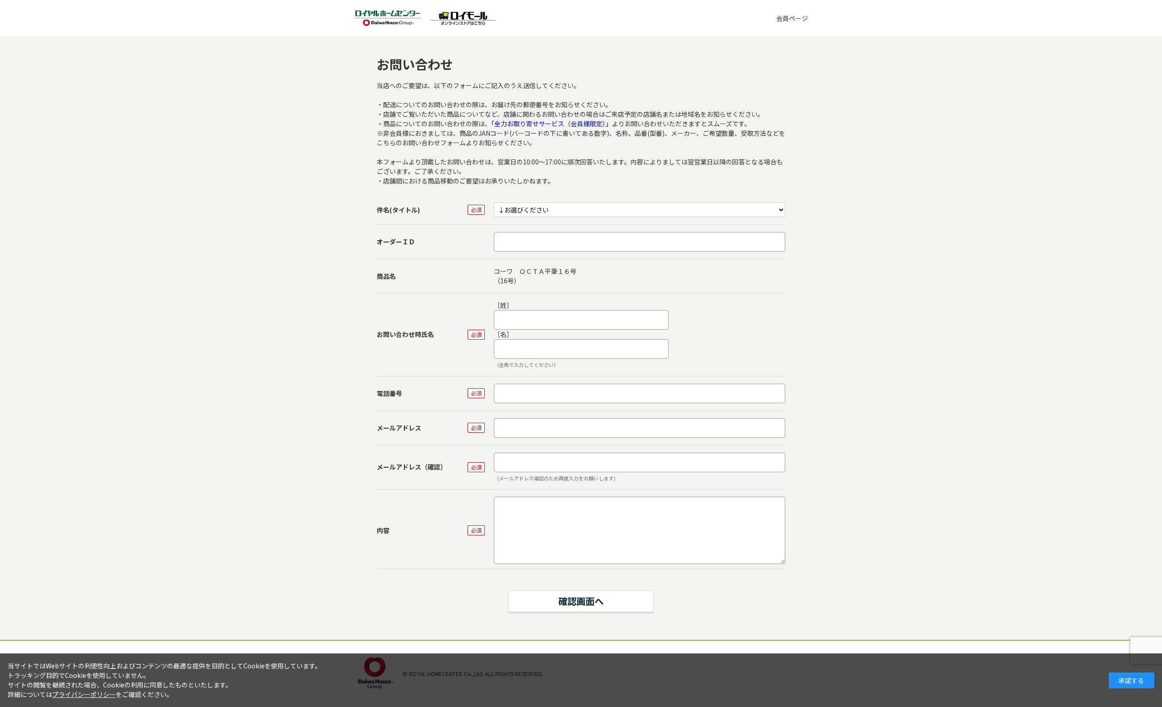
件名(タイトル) (398, 209)
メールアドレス (399, 427)
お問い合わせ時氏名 (405, 334)
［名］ (503, 334)
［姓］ (503, 305)
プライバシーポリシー (84, 694)
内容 (383, 530)
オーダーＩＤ (396, 241)
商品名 (386, 276)
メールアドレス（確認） (412, 466)
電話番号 (389, 393)
